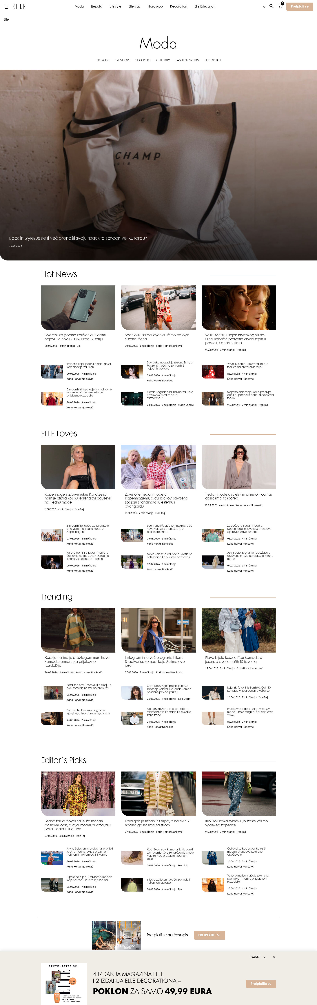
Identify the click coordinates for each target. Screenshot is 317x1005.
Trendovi (122, 60)
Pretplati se (300, 6)
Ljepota (96, 6)
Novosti (103, 60)
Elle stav (135, 6)
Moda (79, 6)
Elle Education (204, 6)
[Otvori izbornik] (6, 6)
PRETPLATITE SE (209, 935)
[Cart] (280, 7)
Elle (6, 19)
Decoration (178, 6)
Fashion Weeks (187, 60)
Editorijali (213, 60)
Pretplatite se (261, 984)
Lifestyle (115, 6)
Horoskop (155, 6)
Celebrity (163, 60)
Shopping (142, 60)
